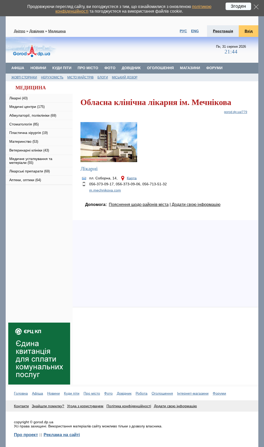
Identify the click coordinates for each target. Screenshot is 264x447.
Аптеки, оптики (25, 180)
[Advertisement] (39, 218)
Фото (110, 68)
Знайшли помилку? (48, 406)
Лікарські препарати (29, 171)
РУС (183, 31)
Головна (21, 393)
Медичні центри (27, 107)
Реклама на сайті (62, 434)
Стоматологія (24, 124)
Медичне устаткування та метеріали (30, 160)
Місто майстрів (80, 77)
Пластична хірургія (28, 133)
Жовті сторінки (24, 77)
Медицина (57, 31)
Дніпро (19, 31)
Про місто (88, 68)
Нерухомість (52, 77)
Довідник (36, 31)
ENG (195, 31)
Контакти (21, 406)
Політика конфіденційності (128, 406)
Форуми (214, 68)
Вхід (249, 31)
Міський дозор (124, 77)
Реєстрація (223, 31)
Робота (141, 393)
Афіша (17, 68)
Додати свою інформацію (196, 204)
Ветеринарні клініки (29, 150)
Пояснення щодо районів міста (139, 204)
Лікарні (18, 98)
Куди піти (61, 68)
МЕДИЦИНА (30, 87)
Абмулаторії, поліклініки (32, 115)
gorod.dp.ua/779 (235, 112)
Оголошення (160, 68)
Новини (38, 68)
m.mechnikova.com (105, 190)
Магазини (190, 68)
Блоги (102, 77)
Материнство (23, 141)
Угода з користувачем (85, 406)
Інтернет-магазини (193, 393)
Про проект (26, 434)
